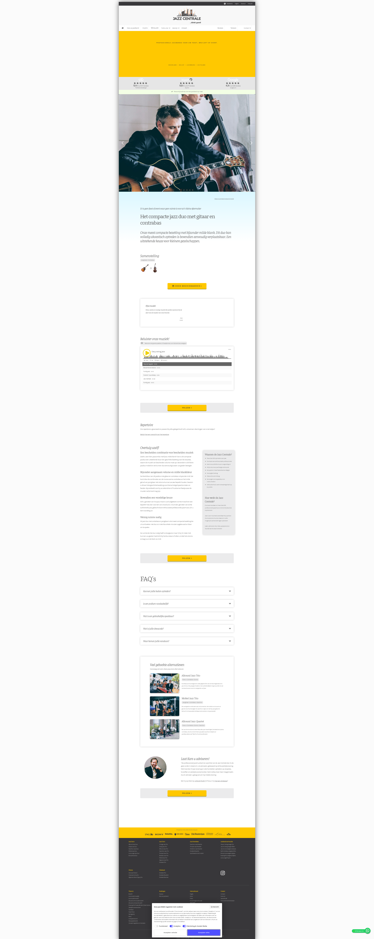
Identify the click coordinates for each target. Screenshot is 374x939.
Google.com (233, 88)
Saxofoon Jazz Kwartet (196, 844)
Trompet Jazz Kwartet (195, 846)
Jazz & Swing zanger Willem (228, 846)
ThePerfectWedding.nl (140, 88)
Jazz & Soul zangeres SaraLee (228, 849)
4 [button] (189, 190)
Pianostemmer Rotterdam (227, 901)
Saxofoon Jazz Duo (133, 849)
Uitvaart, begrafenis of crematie (137, 923)
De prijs (161, 894)
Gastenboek (224, 898)
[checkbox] (161, 926)
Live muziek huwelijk (134, 896)
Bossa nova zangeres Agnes (228, 853)
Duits (191, 896)
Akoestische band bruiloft (135, 903)
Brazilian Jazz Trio (163, 855)
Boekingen (162, 891)
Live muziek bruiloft (134, 898)
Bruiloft (154, 28)
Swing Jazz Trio (163, 846)
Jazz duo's (192, 902)
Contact (223, 891)
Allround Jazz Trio (163, 849)
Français (250, 4)
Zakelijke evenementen (135, 907)
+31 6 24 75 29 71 (200, 781)
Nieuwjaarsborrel (133, 921)
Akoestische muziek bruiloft (136, 901)
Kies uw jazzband (133, 28)
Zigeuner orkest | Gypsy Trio (135, 877)
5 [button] (192, 190)
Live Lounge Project (226, 858)
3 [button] (186, 190)
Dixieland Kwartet (194, 851)
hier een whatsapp (221, 781)
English (237, 4)
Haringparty (132, 914)
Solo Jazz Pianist (133, 873)
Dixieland (162, 870)
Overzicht (216, 907)
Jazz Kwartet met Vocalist (197, 853)
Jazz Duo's (131, 841)
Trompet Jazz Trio (163, 853)
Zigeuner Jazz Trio (163, 860)
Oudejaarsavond (133, 918)
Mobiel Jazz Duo (133, 851)
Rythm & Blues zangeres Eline (228, 851)
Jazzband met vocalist (227, 841)
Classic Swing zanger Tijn (227, 844)
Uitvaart (184, 28)
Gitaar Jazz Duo (133, 846)
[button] (165, 28)
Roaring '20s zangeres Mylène (228, 855)
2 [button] (183, 190)
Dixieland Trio (162, 862)
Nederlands (230, 4)
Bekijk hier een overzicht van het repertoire (154, 434)
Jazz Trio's (162, 841)
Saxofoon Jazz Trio (164, 851)
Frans (191, 898)
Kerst (130, 916)
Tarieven (233, 28)
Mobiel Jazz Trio (163, 858)
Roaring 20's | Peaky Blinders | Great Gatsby (139, 905)
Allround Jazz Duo (133, 844)
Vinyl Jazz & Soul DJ (134, 875)
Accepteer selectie (170, 932)
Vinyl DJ (145, 28)
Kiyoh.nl (187, 88)
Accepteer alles (203, 932)
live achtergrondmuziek (196, 901)
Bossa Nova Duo (133, 855)
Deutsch (243, 4)
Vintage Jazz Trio (163, 844)
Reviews (220, 28)
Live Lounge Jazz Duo (134, 853)
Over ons (223, 896)
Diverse (131, 870)
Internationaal (194, 891)
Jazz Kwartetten (194, 841)
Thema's (131, 891)
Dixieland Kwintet (163, 877)
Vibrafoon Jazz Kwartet (196, 849)
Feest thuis (132, 912)
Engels (191, 894)
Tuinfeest (131, 910)
